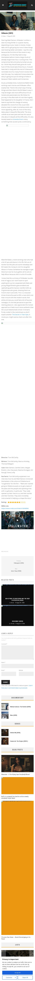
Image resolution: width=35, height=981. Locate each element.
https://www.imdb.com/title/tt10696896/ (15, 508)
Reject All (25, 977)
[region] (17, 969)
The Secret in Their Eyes (20, 315)
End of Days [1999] (16, 570)
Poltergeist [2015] (19, 562)
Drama (4, 36)
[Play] (17, 520)
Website (21, 670)
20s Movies (5, 551)
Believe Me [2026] (15, 732)
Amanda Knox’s (18, 119)
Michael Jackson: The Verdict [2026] (20, 707)
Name (3, 662)
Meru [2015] (13, 715)
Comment (4, 644)
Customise (9, 977)
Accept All (17, 972)
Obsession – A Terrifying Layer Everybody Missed (15, 774)
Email (3, 670)
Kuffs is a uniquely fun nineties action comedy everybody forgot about (15, 797)
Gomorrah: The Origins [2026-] (19, 741)
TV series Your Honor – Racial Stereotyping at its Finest (15, 938)
